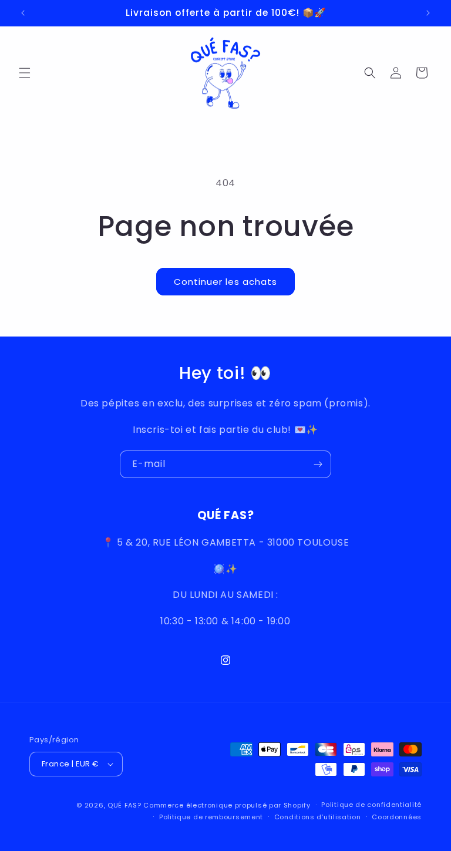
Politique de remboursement (211, 817)
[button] (25, 73)
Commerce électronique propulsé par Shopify (226, 805)
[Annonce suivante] (428, 13)
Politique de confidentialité (371, 804)
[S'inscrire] (318, 464)
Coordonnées (397, 817)
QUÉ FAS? (124, 805)
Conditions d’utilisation (317, 817)
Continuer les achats (225, 281)
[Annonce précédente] (23, 13)
